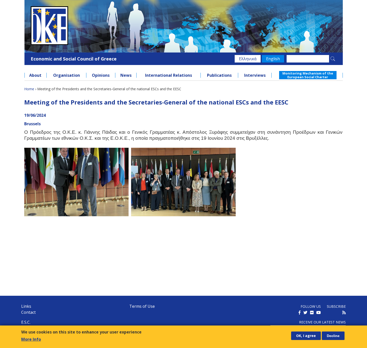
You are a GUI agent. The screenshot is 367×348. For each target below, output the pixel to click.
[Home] (183, 25)
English (273, 59)
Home (29, 88)
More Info (31, 339)
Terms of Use (142, 306)
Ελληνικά (247, 59)
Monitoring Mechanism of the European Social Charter (307, 75)
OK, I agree (306, 335)
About (35, 75)
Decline (333, 336)
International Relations (168, 75)
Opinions (101, 75)
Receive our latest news (322, 322)
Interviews (255, 75)
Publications (219, 75)
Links (26, 306)
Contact (28, 312)
